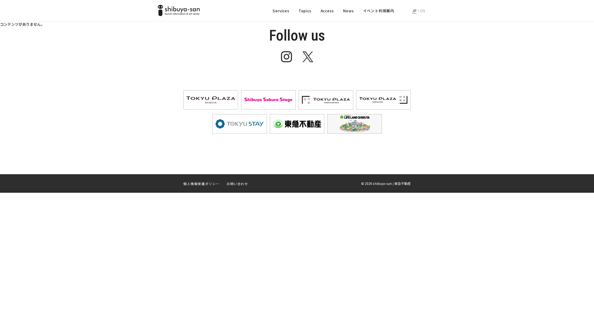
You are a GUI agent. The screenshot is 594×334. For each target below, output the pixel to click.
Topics (305, 10)
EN (422, 10)
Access (327, 10)
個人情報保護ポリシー (201, 183)
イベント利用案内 (378, 10)
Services (281, 10)
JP (414, 10)
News (348, 10)
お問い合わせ (237, 183)
